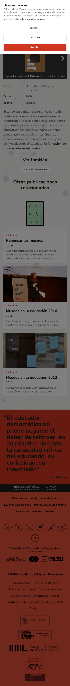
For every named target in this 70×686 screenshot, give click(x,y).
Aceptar (35, 47)
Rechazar (35, 37)
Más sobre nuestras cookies (30, 19)
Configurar (34, 27)
